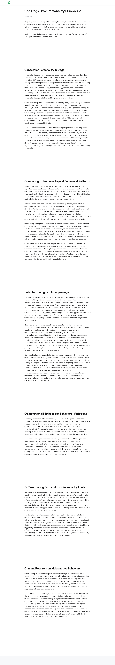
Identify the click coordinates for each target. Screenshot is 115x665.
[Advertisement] (57, 52)
